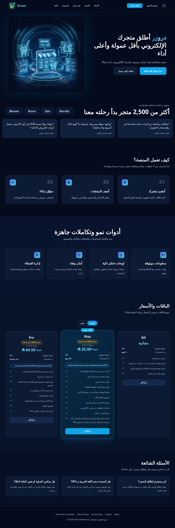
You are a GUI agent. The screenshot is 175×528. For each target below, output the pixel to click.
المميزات (65, 5)
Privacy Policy (97, 514)
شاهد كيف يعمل (125, 71)
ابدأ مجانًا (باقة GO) (153, 71)
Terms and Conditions (65, 514)
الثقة (56, 5)
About (116, 514)
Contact (108, 514)
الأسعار (87, 5)
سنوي (82, 323)
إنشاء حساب (134, 5)
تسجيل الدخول (152, 5)
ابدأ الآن (143, 382)
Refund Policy (83, 514)
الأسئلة (96, 5)
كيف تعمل (76, 5)
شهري (92, 323)
